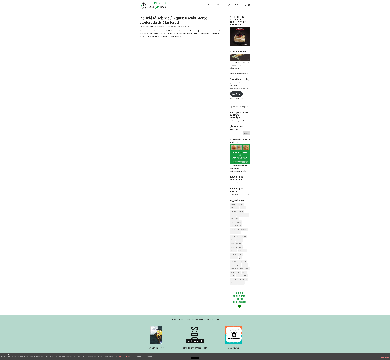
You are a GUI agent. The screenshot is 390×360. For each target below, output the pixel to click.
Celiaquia (233, 211)
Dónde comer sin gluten (225, 5)
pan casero (234, 261)
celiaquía (240, 211)
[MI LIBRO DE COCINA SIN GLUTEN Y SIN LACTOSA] (240, 46)
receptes (244, 265)
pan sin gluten (242, 261)
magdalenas (234, 258)
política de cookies (124, 356)
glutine (241, 247)
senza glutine (243, 279)
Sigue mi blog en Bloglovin (239, 107)
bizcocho (233, 204)
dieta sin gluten (235, 229)
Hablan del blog (240, 5)
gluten (232, 240)
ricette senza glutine (242, 276)
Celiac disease (235, 207)
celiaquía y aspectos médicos (168, 26)
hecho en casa (242, 250)
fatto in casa (244, 229)
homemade (234, 254)
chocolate (245, 215)
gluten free (234, 247)
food (239, 233)
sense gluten (234, 279)
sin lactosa (241, 283)
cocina (237, 218)
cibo (232, 218)
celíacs (239, 215)
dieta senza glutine (236, 225)
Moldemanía (233, 347)
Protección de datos (177, 319)
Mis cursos (210, 5)
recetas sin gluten (235, 272)
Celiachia (243, 207)
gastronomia (234, 236)
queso (238, 265)
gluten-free (239, 240)
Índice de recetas (198, 5)
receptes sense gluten (237, 268)
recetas (247, 268)
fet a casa (233, 233)
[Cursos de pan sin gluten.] (240, 154)
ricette (233, 276)
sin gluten (233, 283)
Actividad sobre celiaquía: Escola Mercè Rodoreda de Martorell (173, 20)
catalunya (240, 204)
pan (240, 258)
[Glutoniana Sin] (240, 57)
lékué (240, 254)
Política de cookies (213, 319)
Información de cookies (195, 319)
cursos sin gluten (183, 26)
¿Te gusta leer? (156, 347)
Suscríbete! (236, 94)
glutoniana (146, 26)
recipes (244, 272)
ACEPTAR (195, 358)
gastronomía (243, 236)
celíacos (233, 215)
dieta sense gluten (236, 222)
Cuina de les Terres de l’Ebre (195, 347)
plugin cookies (385, 357)
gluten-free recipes (236, 243)
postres (233, 265)
